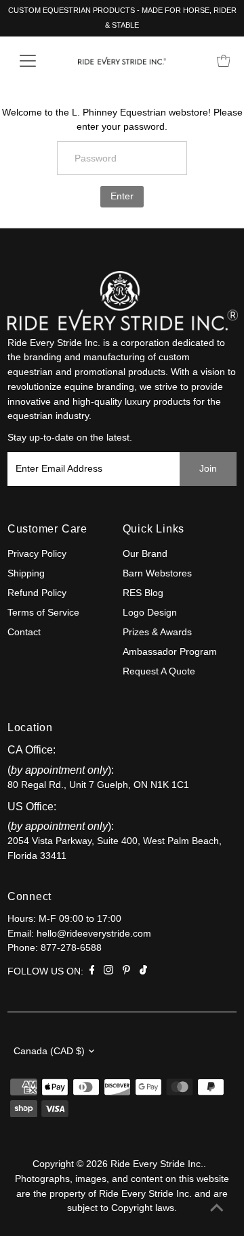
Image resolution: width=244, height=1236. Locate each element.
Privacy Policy (36, 554)
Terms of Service (43, 613)
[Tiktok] (143, 972)
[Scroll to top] (216, 1208)
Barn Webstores (157, 573)
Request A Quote (159, 671)
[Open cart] (223, 61)
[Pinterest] (126, 972)
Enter (122, 196)
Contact (24, 632)
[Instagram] (108, 972)
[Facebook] (92, 972)
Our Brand (145, 554)
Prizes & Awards (157, 632)
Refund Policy (36, 593)
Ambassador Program (170, 652)
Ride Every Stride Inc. (156, 1164)
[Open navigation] (36, 61)
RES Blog (143, 593)
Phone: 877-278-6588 (54, 948)
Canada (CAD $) (49, 1051)
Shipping (26, 573)
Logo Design (150, 613)
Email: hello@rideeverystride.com (79, 934)
